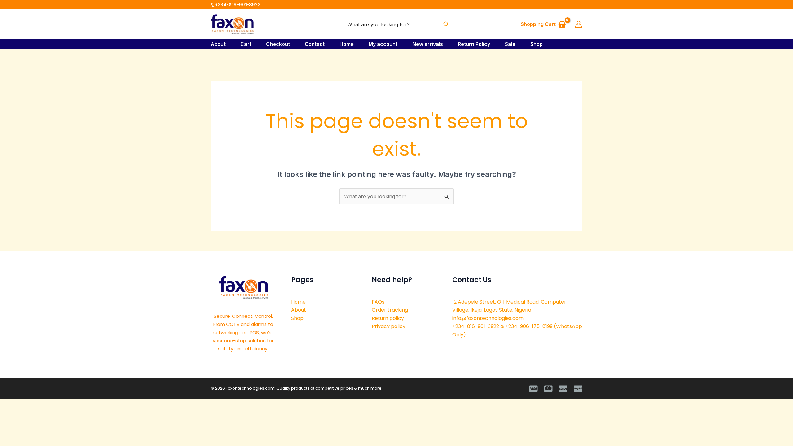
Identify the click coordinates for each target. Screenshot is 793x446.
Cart (245, 44)
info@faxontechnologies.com (488, 318)
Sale (510, 44)
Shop (536, 44)
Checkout (278, 44)
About (218, 44)
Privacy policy (388, 326)
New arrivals (427, 44)
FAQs (378, 301)
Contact (315, 44)
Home (347, 44)
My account (383, 44)
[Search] (446, 24)
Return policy (388, 318)
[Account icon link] (578, 24)
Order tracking (390, 309)
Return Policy (474, 44)
